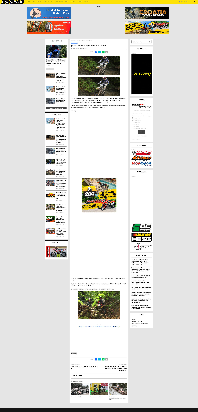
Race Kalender (59, 1)
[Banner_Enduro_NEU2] (49, 8)
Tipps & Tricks (137, 120)
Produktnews (137, 118)
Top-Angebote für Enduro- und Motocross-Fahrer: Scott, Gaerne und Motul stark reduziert (61, 219)
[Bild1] (147, 8)
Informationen (48, 1)
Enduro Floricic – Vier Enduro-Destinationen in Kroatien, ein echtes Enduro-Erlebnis (56, 62)
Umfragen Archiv (135, 139)
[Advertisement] (99, 339)
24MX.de (79, 1)
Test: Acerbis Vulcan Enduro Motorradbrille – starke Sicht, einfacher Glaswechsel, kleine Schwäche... (61, 77)
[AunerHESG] (141, 241)
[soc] (141, 231)
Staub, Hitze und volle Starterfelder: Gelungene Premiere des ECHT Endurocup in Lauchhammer (61, 207)
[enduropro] (141, 154)
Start (28, 1)
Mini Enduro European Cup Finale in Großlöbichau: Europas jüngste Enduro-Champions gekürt (61, 231)
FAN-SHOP (86, 1)
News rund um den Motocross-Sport (142, 116)
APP (34, 1)
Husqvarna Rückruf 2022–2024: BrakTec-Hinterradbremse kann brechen (61, 101)
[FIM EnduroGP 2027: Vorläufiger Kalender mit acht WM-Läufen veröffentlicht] (50, 172)
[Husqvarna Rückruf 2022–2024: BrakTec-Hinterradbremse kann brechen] (50, 101)
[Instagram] (183, 2)
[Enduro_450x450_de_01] (99, 195)
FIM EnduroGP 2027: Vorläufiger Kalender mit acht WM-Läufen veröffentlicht (60, 172)
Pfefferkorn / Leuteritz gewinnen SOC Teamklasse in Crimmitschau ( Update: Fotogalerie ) (116, 368)
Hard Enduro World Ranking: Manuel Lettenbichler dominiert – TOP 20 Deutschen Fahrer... (60, 89)
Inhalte (39, 1)
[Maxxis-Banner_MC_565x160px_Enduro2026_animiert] (49, 22)
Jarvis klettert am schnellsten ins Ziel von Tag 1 (84, 368)
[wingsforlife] (141, 249)
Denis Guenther (76, 48)
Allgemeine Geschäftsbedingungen (139, 323)
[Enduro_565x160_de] (147, 22)
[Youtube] (185, 2)
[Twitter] (181, 2)
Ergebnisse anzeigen (141, 136)
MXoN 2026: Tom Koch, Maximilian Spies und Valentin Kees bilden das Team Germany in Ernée (61, 195)
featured (74, 353)
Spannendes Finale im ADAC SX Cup (97, 397)
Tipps (66, 1)
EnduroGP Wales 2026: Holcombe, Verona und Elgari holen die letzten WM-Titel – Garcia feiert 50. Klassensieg (61, 183)
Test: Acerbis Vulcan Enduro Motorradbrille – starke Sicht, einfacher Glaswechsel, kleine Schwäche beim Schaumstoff (61, 139)
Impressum (134, 325)
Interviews (136, 124)
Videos (73, 1)
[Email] (187, 2)
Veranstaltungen (74, 43)
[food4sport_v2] (141, 165)
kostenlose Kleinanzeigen (140, 128)
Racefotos (136, 126)
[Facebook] (180, 2)
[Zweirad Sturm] (141, 160)
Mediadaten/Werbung (136, 321)
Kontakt (133, 319)
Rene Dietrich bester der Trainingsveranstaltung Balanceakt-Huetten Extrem (117, 398)
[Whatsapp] (190, 2)
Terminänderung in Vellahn (76, 397)
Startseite (73, 40)
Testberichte (137, 122)
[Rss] (189, 2)
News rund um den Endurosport (141, 114)
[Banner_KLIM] (141, 93)
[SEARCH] (150, 41)
